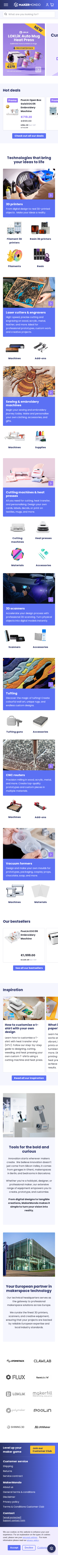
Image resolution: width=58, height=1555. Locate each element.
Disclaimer (9, 1497)
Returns (7, 1471)
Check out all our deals (29, 136)
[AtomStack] (15, 1361)
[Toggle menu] (6, 5)
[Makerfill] (42, 1394)
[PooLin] (42, 1411)
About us (8, 1487)
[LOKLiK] (15, 1394)
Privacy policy (11, 1502)
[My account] (47, 4)
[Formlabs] (42, 1378)
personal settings (30, 1537)
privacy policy (33, 1540)
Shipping (8, 1466)
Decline (29, 1547)
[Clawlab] (42, 1361)
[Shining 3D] (15, 1427)
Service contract (13, 1476)
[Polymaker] (15, 1411)
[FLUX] (15, 1378)
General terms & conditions (19, 1492)
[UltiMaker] (42, 1427)
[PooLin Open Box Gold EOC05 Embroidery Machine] (12, 111)
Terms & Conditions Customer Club (23, 1506)
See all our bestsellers (29, 968)
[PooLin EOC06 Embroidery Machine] (12, 937)
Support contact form (14, 1520)
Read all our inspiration (29, 1078)
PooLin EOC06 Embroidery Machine (29, 934)
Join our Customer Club (42, 1450)
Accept (14, 1547)
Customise (43, 1547)
